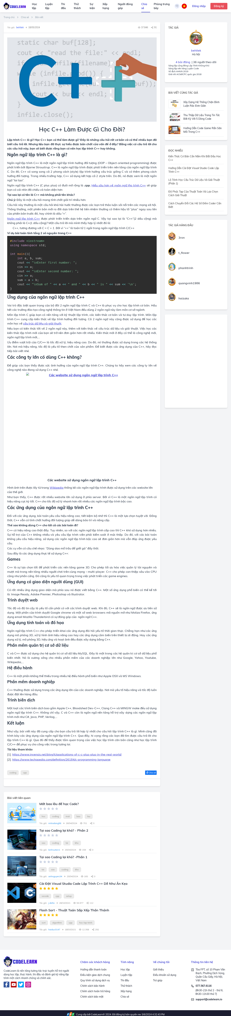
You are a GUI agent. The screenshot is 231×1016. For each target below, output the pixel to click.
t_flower (183, 253)
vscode (45, 896)
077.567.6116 (204, 985)
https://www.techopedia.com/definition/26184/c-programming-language (61, 759)
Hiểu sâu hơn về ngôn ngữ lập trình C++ (118, 185)
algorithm (57, 922)
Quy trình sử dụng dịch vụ (95, 980)
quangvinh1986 (189, 283)
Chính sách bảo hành (92, 985)
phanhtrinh (185, 268)
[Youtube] (14, 984)
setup (69, 896)
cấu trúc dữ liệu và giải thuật (42, 323)
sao (43, 843)
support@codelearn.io (209, 999)
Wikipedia (57, 487)
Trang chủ (9, 17)
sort (43, 922)
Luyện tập (49, 6)
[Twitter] (21, 984)
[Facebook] (6, 984)
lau (88, 816)
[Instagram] (28, 984)
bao (78, 816)
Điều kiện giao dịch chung (95, 975)
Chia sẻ (144, 6)
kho (77, 843)
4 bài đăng (183, 62)
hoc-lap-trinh (85, 922)
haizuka (183, 298)
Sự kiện (92, 6)
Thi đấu (63, 6)
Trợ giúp (157, 980)
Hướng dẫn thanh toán (93, 969)
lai (67, 843)
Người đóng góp (125, 6)
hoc (43, 816)
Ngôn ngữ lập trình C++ (23, 218)
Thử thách (77, 6)
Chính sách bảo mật (91, 996)
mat (68, 816)
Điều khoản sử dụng (164, 975)
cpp (25, 772)
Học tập (34, 6)
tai (43, 869)
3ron (181, 237)
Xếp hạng (106, 6)
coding (13, 772)
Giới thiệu (158, 969)
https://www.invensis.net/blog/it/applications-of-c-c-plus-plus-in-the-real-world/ (67, 754)
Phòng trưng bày (162, 6)
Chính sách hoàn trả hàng (95, 991)
